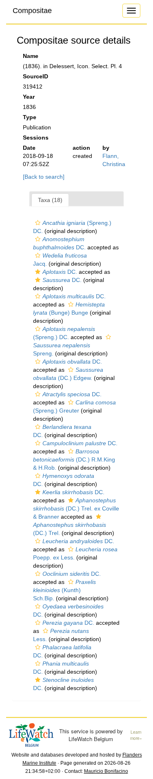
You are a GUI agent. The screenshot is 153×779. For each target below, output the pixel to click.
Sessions (36, 137)
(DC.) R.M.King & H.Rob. (74, 459)
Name (30, 56)
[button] (37, 223)
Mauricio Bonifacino (106, 771)
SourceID (35, 76)
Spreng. (61, 349)
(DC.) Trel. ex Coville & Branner (76, 508)
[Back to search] (43, 176)
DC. (59, 272)
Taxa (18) (50, 200)
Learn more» (136, 735)
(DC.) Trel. (69, 529)
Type (29, 117)
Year (29, 96)
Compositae (32, 11)
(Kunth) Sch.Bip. (64, 590)
